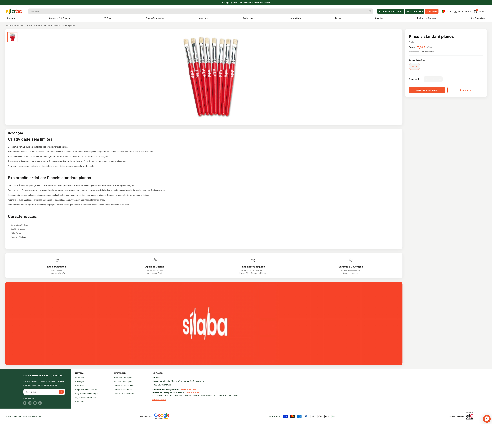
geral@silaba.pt (159, 399)
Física (338, 18)
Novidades (432, 11)
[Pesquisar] (370, 11)
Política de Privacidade (124, 385)
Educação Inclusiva (155, 18)
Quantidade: (415, 79)
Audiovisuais (249, 18)
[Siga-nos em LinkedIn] (40, 403)
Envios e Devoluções (123, 381)
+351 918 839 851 (188, 389)
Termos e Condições (123, 377)
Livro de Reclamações (124, 393)
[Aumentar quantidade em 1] (440, 79)
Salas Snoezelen (414, 11)
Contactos (80, 401)
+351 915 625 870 (192, 392)
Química (379, 18)
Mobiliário (203, 18)
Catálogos (79, 381)
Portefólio (79, 385)
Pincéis (47, 25)
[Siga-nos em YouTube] (35, 403)
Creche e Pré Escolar (14, 25)
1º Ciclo (108, 18)
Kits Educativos (478, 18)
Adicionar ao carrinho (426, 90)
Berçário (11, 18)
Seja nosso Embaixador (85, 397)
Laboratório (295, 18)
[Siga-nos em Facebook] (24, 403)
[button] (487, 419)
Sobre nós (79, 377)
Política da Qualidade (123, 389)
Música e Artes (33, 25)
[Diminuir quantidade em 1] (426, 79)
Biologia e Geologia (426, 18)
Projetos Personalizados (391, 11)
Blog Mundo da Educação (86, 393)
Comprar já (465, 90)
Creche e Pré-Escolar (59, 18)
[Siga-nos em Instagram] (30, 403)
